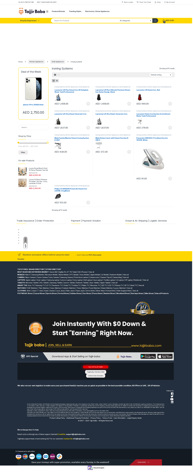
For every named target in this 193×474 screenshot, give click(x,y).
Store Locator (128, 2)
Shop (158, 2)
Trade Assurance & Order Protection (33, 240)
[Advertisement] (96, 40)
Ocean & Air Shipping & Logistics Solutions (35, 243)
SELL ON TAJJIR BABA (95, 367)
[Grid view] (53, 80)
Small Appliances (58, 62)
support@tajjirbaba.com (75, 434)
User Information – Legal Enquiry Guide (128, 418)
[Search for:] (33, 127)
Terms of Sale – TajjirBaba (29, 235)
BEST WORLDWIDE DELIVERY (47, 2)
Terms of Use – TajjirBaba (29, 232)
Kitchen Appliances (36, 62)
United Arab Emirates (95, 376)
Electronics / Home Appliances (97, 11)
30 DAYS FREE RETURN (26, 2)
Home (20, 62)
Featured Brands (58, 11)
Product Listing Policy (57, 418)
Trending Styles (75, 11)
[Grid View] (55, 75)
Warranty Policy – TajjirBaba (30, 238)
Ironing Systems (60, 87)
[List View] (59, 75)
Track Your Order (145, 2)
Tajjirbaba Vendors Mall (95, 372)
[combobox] (85, 20)
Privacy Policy (96, 418)
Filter (23, 152)
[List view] (57, 80)
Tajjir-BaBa (93, 421)
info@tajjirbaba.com (81, 439)
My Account (170, 2)
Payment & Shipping (27, 230)
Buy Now (88, 104)
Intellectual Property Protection (78, 418)
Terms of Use (107, 418)
